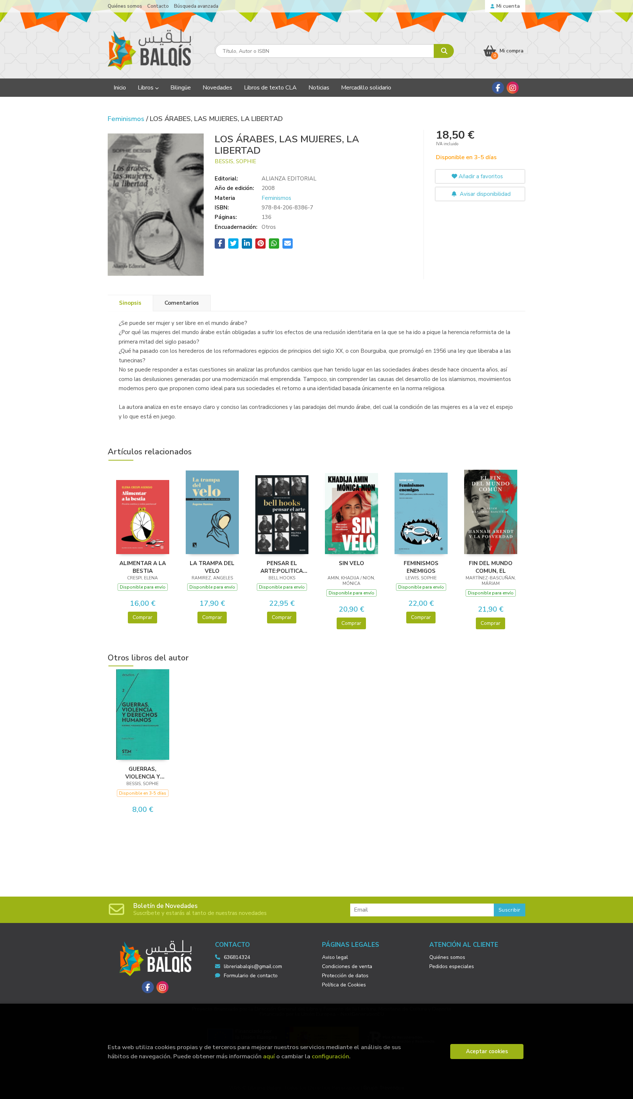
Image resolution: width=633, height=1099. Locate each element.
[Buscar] (444, 51)
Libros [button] (146, 88)
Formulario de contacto (251, 975)
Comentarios (181, 303)
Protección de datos (345, 975)
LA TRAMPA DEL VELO (212, 567)
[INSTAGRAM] (513, 88)
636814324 (237, 957)
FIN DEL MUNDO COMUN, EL (490, 567)
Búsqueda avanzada (196, 6)
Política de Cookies (344, 984)
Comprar (142, 617)
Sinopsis (130, 303)
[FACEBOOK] (498, 88)
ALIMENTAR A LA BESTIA (142, 567)
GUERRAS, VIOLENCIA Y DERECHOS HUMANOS (142, 772)
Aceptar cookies (487, 1051)
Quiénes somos (125, 6)
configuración (330, 1056)
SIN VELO (351, 563)
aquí (269, 1056)
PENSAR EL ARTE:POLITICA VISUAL (281, 567)
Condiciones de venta (347, 966)
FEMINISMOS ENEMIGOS (421, 567)
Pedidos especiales (451, 966)
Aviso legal (335, 957)
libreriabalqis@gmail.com (253, 966)
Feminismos (127, 118)
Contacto (158, 6)
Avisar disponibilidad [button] (484, 194)
